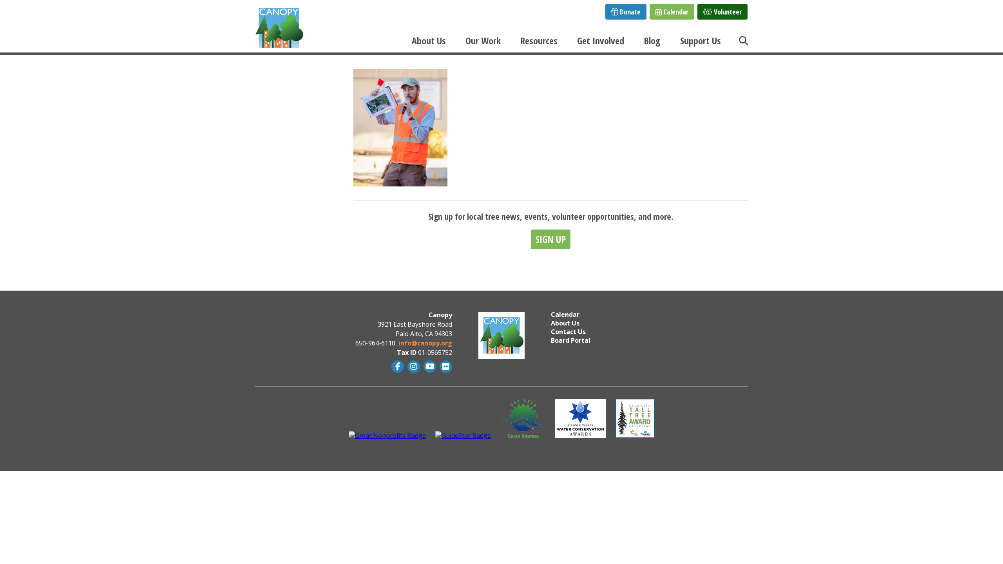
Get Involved (600, 40)
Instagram (413, 366)
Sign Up (551, 239)
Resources (539, 40)
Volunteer (727, 11)
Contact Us (568, 331)
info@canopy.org (425, 343)
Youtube (429, 366)
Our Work (483, 40)
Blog (652, 40)
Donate (629, 11)
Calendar (675, 11)
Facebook (396, 366)
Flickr (445, 366)
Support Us (700, 40)
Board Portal (570, 340)
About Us (429, 40)
